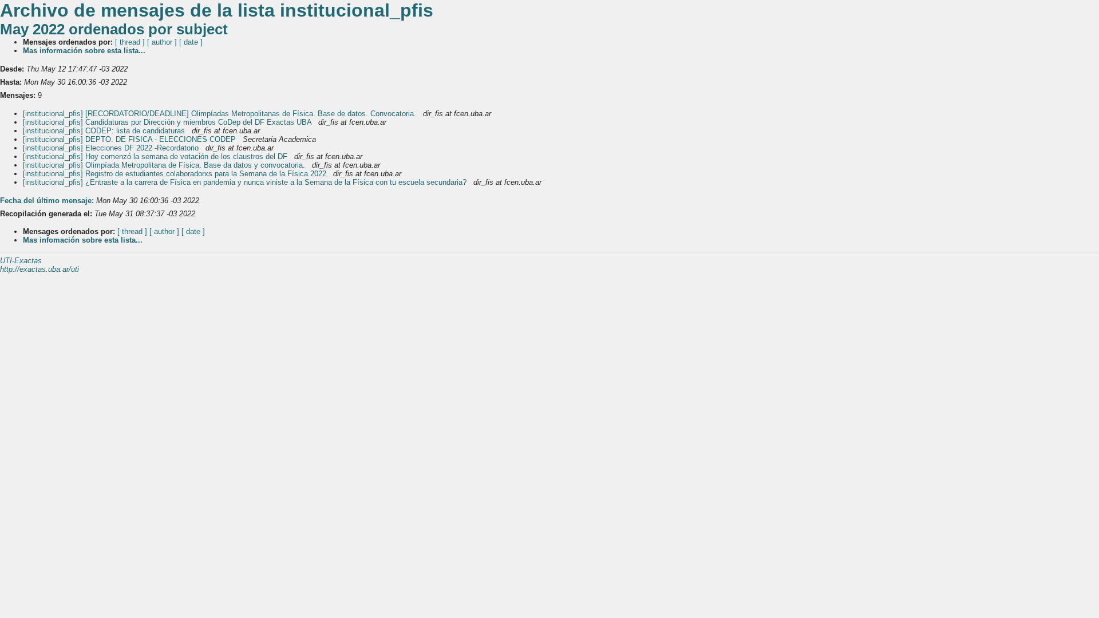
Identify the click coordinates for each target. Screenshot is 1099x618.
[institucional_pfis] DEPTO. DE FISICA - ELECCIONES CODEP (130, 139)
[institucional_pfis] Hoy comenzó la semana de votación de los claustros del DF (156, 156)
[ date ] (191, 42)
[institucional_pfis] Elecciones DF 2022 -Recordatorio (112, 148)
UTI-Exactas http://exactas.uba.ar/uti (39, 265)
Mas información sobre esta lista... (84, 50)
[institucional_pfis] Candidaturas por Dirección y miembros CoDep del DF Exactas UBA (168, 122)
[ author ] (162, 42)
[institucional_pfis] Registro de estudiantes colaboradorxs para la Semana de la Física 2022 (176, 173)
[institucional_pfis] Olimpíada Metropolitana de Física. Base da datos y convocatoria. (165, 165)
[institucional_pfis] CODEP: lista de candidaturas (105, 130)
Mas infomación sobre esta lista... (83, 240)
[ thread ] (130, 42)
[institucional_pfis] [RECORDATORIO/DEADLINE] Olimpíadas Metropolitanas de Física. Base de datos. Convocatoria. (220, 113)
